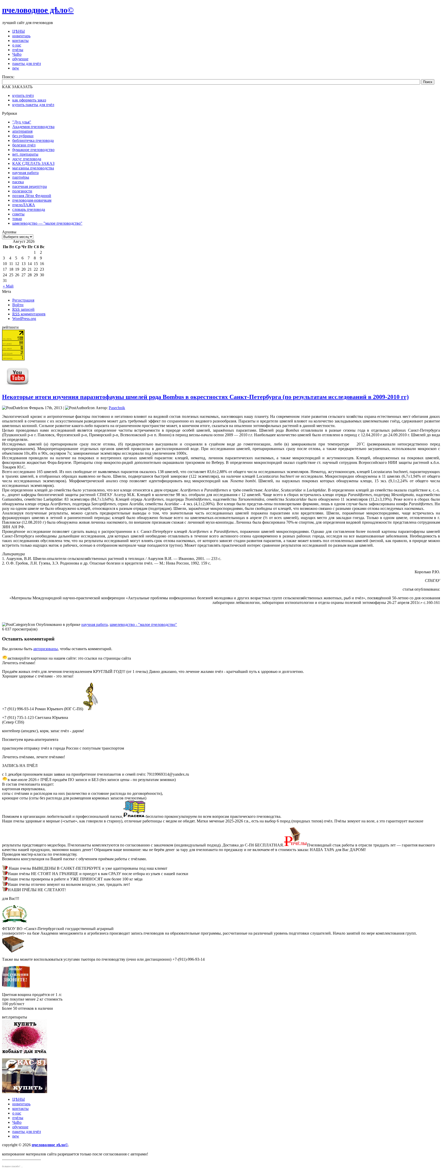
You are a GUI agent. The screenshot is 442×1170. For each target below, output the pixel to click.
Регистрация (23, 300)
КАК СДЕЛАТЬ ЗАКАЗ (33, 163)
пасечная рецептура (29, 186)
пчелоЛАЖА (23, 205)
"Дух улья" (21, 122)
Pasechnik (117, 408)
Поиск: (8, 77)
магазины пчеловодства (33, 168)
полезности (22, 191)
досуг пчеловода (26, 159)
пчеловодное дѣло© (38, 10)
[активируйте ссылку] (134, 816)
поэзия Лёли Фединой (31, 195)
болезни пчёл (24, 145)
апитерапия (22, 131)
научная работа (25, 172)
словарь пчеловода (28, 209)
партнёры (20, 177)
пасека (18, 182)
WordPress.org (24, 318)
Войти (18, 305)
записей (23, 309)
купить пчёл (23, 95)
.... (22, 1166)
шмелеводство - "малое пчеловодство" (143, 624)
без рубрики (23, 136)
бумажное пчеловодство (33, 149)
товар (17, 218)
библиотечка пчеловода (33, 140)
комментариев (29, 314)
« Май (8, 286)
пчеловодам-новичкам (31, 200)
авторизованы (45, 649)
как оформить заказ (29, 100)
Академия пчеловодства (33, 126)
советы (18, 214)
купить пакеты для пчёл (33, 104)
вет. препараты (25, 154)
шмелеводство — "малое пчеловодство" (47, 223)
